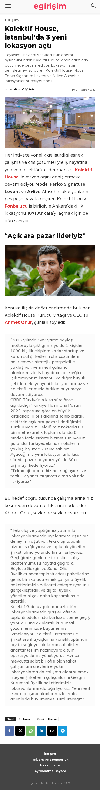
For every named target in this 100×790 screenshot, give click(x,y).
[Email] (52, 731)
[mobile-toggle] (7, 6)
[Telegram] (62, 731)
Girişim (12, 20)
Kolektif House (47, 719)
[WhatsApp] (30, 731)
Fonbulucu (16, 206)
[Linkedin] (41, 731)
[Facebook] (9, 731)
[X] (20, 731)
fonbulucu (25, 719)
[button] (93, 6)
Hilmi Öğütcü (23, 89)
